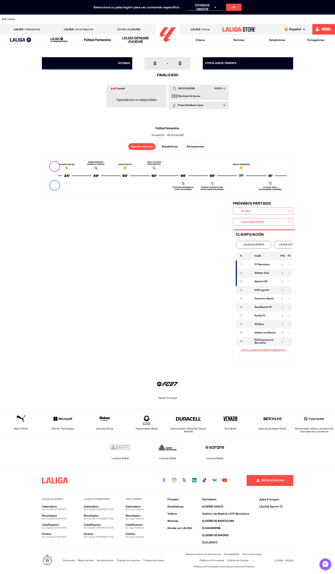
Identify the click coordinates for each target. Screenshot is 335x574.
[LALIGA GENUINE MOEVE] (135, 40)
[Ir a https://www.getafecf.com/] (139, 19)
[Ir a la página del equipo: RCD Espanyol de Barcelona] (248, 341)
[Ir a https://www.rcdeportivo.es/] (219, 19)
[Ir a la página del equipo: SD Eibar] (248, 324)
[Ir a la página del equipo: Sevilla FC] (248, 316)
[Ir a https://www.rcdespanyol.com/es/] (235, 19)
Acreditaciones (105, 560)
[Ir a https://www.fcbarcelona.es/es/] (124, 19)
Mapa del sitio (86, 560)
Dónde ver (128, 29)
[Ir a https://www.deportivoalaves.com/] (92, 19)
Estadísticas (277, 40)
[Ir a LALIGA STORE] (239, 29)
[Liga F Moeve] (97, 40)
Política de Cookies (238, 560)
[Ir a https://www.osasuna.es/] (60, 19)
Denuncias (69, 560)
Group (200, 29)
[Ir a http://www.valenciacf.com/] (315, 19)
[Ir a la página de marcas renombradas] (47, 560)
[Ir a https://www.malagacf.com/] (171, 19)
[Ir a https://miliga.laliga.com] (323, 29)
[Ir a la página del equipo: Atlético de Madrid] (248, 333)
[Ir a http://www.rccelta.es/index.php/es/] (76, 19)
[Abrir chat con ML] (325, 564)
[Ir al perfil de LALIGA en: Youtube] (224, 480)
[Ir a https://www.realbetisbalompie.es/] (251, 19)
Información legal (252, 554)
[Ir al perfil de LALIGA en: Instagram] (174, 480)
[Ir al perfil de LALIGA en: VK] (214, 480)
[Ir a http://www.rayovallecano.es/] (203, 19)
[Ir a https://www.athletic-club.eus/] (28, 19)
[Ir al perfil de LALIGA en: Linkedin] (194, 480)
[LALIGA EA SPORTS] (21, 40)
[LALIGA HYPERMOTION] (59, 40)
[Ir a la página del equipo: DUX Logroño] (248, 290)
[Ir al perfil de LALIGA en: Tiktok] (204, 480)
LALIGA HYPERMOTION (292, 244)
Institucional (27, 29)
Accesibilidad (231, 554)
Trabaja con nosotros (128, 560)
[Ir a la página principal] (168, 43)
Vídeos (200, 40)
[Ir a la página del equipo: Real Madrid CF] (248, 307)
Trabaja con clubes (153, 560)
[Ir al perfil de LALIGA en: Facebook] (164, 480)
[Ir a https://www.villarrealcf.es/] (330, 19)
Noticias (238, 40)
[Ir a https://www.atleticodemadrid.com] (44, 19)
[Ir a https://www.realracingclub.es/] (187, 19)
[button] (21, 40)
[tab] (254, 245)
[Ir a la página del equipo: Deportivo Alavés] (248, 299)
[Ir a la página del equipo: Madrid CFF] (248, 282)
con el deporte (78, 29)
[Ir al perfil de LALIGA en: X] (184, 480)
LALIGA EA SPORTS (253, 244)
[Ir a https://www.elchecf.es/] (108, 19)
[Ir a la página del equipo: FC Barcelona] (248, 265)
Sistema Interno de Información (203, 554)
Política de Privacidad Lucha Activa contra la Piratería (224, 566)
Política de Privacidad (211, 560)
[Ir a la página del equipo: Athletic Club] (248, 273)
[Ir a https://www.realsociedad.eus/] (283, 19)
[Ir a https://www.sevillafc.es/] (299, 19)
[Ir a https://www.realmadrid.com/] (267, 19)
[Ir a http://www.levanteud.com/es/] (155, 19)
